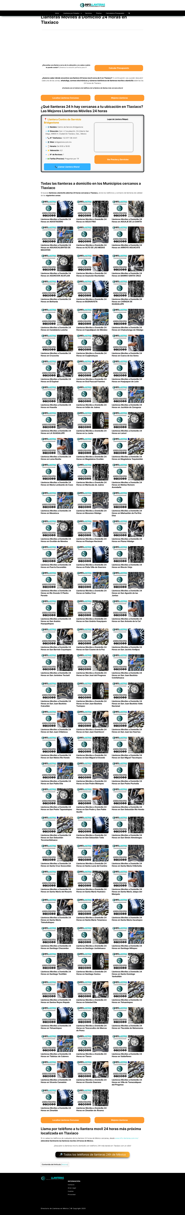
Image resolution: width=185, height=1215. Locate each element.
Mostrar (64, 1164)
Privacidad (72, 1194)
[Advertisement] (92, 45)
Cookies (71, 1191)
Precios (99, 13)
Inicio (57, 13)
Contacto (71, 1184)
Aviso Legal (72, 1188)
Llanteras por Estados (71, 13)
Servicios (88, 13)
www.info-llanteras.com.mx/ (126, 1138)
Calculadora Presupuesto (115, 13)
